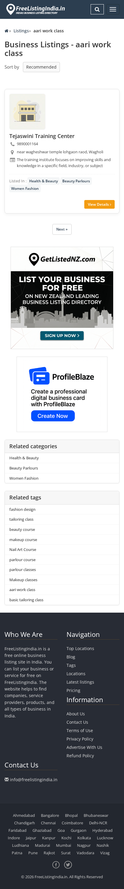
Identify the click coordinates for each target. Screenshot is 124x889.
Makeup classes (23, 579)
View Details (99, 204)
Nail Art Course (22, 549)
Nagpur (84, 845)
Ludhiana (20, 845)
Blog (71, 657)
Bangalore (50, 815)
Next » (62, 229)
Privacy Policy (80, 739)
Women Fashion (25, 188)
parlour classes (22, 569)
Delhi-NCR (98, 823)
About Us (76, 714)
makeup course (23, 539)
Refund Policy (80, 755)
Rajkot (49, 852)
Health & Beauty (43, 181)
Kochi (66, 837)
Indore (14, 837)
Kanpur (48, 837)
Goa (61, 830)
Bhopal (71, 815)
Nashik (103, 845)
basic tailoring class (26, 599)
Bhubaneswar (96, 815)
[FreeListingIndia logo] (36, 9)
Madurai (42, 845)
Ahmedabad (24, 815)
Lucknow (105, 837)
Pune (33, 852)
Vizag (105, 852)
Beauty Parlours (76, 181)
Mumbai (63, 845)
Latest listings (80, 682)
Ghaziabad (42, 830)
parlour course (22, 559)
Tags (71, 665)
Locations (76, 673)
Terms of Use (80, 730)
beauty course (22, 529)
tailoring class (21, 519)
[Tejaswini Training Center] (27, 111)
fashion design (22, 509)
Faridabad (17, 830)
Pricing (73, 690)
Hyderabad (102, 830)
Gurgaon (78, 830)
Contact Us (77, 722)
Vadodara (85, 852)
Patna (17, 852)
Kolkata (84, 837)
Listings (21, 31)
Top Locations (80, 648)
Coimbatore (72, 823)
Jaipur (31, 837)
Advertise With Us (84, 747)
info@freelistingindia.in (33, 779)
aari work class (22, 589)
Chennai (48, 823)
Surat (66, 852)
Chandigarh (24, 823)
